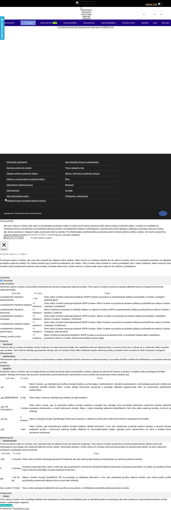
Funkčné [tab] (4, 341)
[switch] (1, 344)
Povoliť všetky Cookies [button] (41, 238)
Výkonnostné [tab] (6, 353)
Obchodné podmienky (17, 162)
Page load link (6, 221)
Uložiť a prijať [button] (6, 505)
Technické (8, 280)
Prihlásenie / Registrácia (76, 196)
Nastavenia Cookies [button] (13, 238)
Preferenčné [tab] (6, 493)
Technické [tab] (5, 277)
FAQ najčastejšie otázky (18, 196)
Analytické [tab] (5, 365)
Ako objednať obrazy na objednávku (82, 162)
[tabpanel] (85, 312)
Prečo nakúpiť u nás (74, 168)
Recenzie (69, 185)
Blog (67, 179)
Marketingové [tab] (6, 437)
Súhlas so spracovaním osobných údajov (26, 179)
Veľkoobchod (13, 190)
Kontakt (69, 190)
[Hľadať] (156, 13)
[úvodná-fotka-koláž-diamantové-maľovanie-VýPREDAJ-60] (85, 27)
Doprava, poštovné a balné (19, 168)
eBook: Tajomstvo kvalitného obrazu (82, 173)
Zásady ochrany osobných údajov (22, 173)
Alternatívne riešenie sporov (20, 185)
